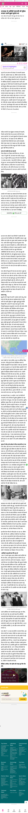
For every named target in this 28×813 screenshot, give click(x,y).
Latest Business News (4, 768)
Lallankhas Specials (14, 749)
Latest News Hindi (22, 767)
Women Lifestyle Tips (4, 798)
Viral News (12, 759)
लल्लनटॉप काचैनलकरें (14, 213)
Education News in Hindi (13, 780)
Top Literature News (13, 756)
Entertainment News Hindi (22, 748)
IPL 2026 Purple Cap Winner (22, 784)
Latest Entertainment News (22, 754)
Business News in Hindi (4, 766)
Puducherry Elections (3, 783)
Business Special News (4, 770)
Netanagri (3, 749)
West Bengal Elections (3, 778)
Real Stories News (13, 753)
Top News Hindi (22, 766)
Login (20, 795)
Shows (20, 792)
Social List (3, 753)
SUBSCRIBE (22, 699)
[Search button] (22, 3)
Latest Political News (13, 755)
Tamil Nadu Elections (3, 780)
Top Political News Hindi (13, 751)
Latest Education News (13, 782)
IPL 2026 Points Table (22, 780)
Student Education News (13, 787)
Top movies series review (22, 752)
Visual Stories (21, 794)
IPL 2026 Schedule (22, 779)
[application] (14, 675)
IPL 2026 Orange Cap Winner (22, 783)
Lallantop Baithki (4, 750)
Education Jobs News (13, 784)
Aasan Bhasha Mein (4, 752)
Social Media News (22, 767)
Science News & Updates (13, 769)
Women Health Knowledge (4, 796)
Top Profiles (12, 758)
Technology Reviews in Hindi (13, 772)
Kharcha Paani (4, 750)
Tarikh (2, 754)
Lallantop (2, 0)
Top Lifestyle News (5, 795)
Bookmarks (21, 793)
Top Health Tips (4, 794)
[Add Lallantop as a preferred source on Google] (22, 44)
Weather (20, 794)
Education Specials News (14, 785)
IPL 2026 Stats (22, 781)
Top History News (13, 752)
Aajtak (6, 0)
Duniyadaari (3, 746)
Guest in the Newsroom (3, 748)
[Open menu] (1, 6)
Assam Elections (4, 781)
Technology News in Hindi (13, 766)
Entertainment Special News (22, 750)
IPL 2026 (20, 778)
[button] (26, 4)
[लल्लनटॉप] (3, 3)
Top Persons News (13, 757)
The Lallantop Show (5, 745)
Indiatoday (10, 0)
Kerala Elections (4, 784)
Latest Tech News (13, 767)
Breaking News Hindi (22, 765)
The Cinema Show (4, 756)
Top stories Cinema (23, 749)
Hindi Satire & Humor (13, 748)
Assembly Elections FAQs (5, 785)
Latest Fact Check (13, 792)
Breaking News (13, 750)
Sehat (2, 755)
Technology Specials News (13, 771)
